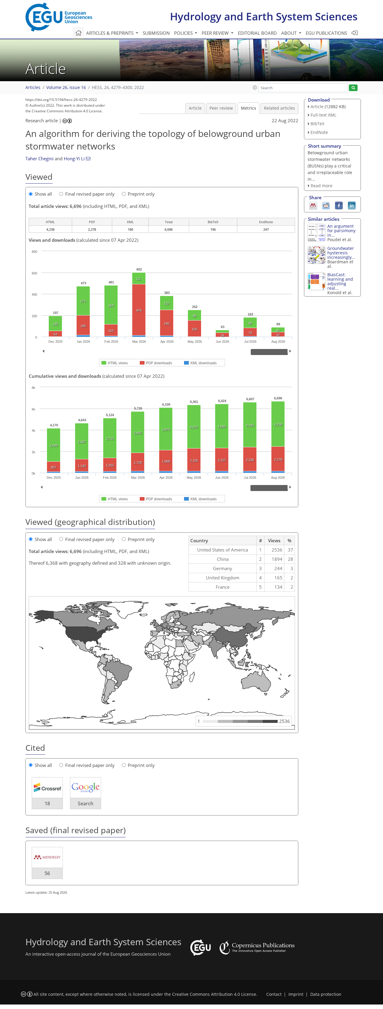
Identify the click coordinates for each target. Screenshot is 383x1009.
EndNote (319, 132)
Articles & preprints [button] (110, 33)
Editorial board (257, 33)
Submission (156, 33)
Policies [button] (184, 33)
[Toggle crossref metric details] (47, 787)
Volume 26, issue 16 (66, 87)
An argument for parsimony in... (341, 230)
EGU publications (326, 33)
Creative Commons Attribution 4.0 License (214, 994)
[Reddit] (326, 205)
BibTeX (317, 123)
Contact (274, 994)
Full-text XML (323, 115)
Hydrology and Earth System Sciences (264, 16)
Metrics (248, 108)
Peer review (221, 108)
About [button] (289, 33)
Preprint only (141, 194)
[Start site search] (353, 87)
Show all (43, 194)
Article (195, 108)
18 (47, 803)
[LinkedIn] (352, 205)
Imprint (295, 994)
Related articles (279, 108)
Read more (321, 185)
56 (47, 873)
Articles (32, 87)
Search (85, 803)
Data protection (325, 994)
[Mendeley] (313, 205)
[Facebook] (339, 205)
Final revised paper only (90, 194)
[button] (255, 87)
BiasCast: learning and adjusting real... (340, 281)
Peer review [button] (216, 33)
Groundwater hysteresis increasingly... (341, 252)
